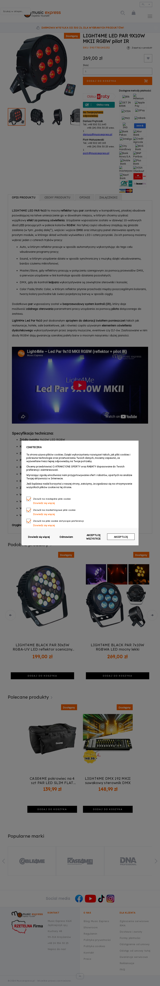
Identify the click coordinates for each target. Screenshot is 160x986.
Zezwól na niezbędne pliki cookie (52, 498)
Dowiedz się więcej (39, 536)
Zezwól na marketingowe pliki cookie (54, 510)
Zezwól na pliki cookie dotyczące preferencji (58, 521)
